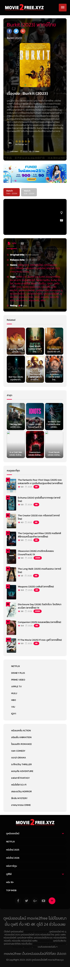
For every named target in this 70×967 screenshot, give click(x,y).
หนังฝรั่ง (20, 268)
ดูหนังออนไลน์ (39, 100)
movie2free (28, 931)
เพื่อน (43, 300)
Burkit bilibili (28, 280)
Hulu (14, 693)
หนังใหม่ (42, 268)
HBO (13, 700)
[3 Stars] (22, 141)
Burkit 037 (21, 277)
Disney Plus (18, 673)
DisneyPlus (61, 943)
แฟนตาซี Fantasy (20, 778)
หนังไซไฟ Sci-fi (18, 785)
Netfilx (53, 943)
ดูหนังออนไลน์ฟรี (51, 293)
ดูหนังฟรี (45, 287)
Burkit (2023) (27, 100)
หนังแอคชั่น (34, 300)
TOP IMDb (11, 890)
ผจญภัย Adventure (22, 771)
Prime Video (18, 680)
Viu (13, 707)
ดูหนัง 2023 (23, 265)
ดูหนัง (50, 283)
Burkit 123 (33, 277)
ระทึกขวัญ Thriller (21, 764)
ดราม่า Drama (18, 757)
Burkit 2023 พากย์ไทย (49, 277)
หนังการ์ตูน (11, 866)
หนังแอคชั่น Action (21, 730)
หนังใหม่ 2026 (12, 858)
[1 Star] (16, 141)
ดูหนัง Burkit (22, 287)
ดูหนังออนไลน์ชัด (34, 293)
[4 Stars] (26, 141)
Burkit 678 (15, 280)
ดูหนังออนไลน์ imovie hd (48, 290)
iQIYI (13, 713)
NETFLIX (15, 666)
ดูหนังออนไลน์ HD (45, 940)
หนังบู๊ (37, 297)
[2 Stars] (19, 141)
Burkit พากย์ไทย (22, 283)
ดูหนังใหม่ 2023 (26, 297)
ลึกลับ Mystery (19, 798)
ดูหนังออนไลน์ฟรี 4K (41, 943)
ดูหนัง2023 (35, 287)
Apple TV (16, 686)
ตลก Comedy (18, 751)
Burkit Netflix (43, 280)
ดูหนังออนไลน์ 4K (27, 290)
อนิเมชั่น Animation (21, 737)
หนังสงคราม (31, 268)
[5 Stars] (29, 141)
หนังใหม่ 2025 (12, 850)
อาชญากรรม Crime (19, 271)
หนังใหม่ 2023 (53, 268)
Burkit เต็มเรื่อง (38, 283)
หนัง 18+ (10, 882)
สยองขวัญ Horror (21, 791)
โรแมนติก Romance (21, 744)
